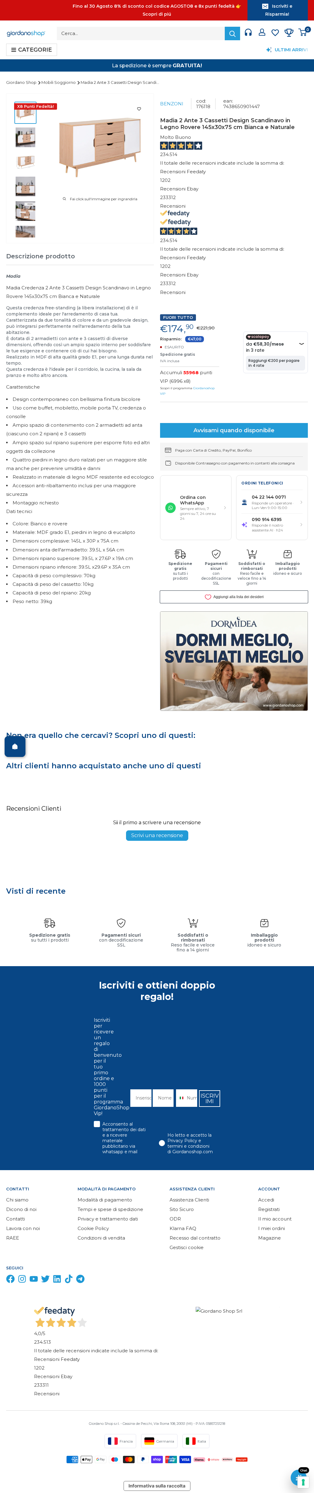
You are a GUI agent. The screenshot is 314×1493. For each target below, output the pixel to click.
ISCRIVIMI (210, 1098)
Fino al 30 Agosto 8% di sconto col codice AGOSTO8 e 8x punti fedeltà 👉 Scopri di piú (157, 10)
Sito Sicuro (182, 1209)
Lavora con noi (23, 1228)
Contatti (15, 1219)
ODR (175, 1219)
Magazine (269, 1238)
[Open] (15, 746)
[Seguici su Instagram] (22, 1280)
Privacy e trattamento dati (108, 1219)
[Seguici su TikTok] (68, 1280)
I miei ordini (271, 1228)
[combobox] (179, 1098)
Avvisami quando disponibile (233, 430)
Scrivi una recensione (157, 835)
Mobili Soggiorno (59, 82)
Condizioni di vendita (101, 1238)
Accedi (266, 1200)
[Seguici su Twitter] (45, 1280)
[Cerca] (232, 33)
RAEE (12, 1238)
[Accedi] (262, 33)
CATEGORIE (35, 49)
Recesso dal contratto (195, 1238)
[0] (303, 34)
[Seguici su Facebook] (10, 1280)
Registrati (269, 1209)
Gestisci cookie (187, 1247)
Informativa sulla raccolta (157, 1486)
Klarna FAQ (183, 1228)
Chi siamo (17, 1200)
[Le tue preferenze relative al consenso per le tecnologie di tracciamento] (303, 1482)
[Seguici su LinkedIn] (57, 1280)
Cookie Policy (93, 1228)
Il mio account (275, 1219)
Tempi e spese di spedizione (110, 1209)
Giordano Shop (21, 82)
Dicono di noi (21, 1209)
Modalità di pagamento (105, 1200)
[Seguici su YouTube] (33, 1280)
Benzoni (171, 104)
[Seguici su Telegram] (80, 1280)
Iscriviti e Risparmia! (278, 10)
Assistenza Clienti (189, 1200)
